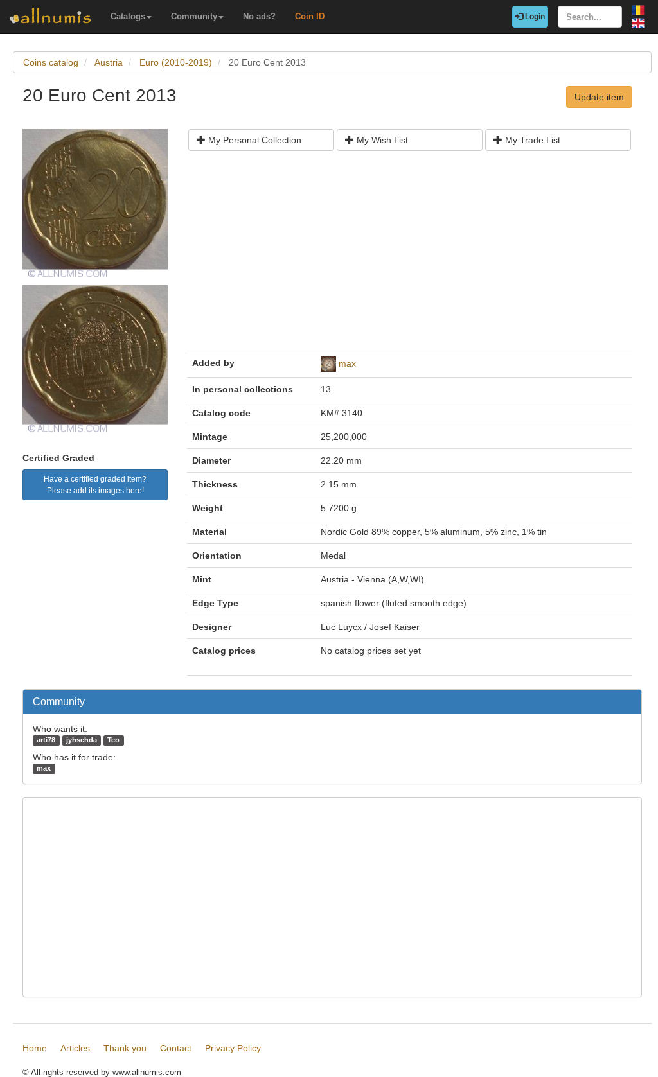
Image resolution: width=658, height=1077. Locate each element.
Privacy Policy (233, 1048)
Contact (175, 1048)
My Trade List (531, 140)
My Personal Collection (253, 140)
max (347, 363)
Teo (113, 740)
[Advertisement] (409, 256)
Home (34, 1048)
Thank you (125, 1048)
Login (534, 16)
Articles (75, 1048)
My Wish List (381, 140)
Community (194, 16)
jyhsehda (81, 740)
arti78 (46, 740)
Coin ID (310, 16)
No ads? (259, 16)
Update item (599, 97)
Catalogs (128, 16)
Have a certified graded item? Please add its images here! (95, 485)
